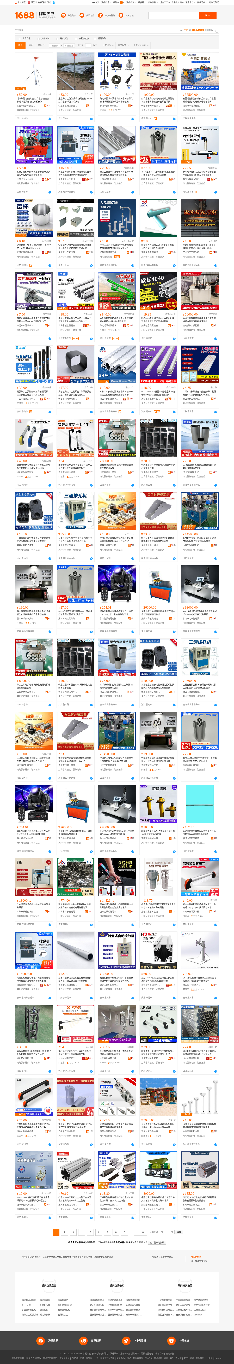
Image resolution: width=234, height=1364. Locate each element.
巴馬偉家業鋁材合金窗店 (119, 1305)
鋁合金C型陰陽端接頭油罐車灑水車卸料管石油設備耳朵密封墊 (158, 906)
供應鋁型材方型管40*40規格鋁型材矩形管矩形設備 (158, 466)
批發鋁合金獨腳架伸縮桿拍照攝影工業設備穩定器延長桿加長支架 (33, 393)
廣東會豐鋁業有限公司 (109, 545)
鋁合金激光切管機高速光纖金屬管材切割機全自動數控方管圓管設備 (157, 100)
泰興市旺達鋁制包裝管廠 (137, 1315)
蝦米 (129, 1358)
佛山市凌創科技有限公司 (26, 618)
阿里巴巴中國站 (50, 1358)
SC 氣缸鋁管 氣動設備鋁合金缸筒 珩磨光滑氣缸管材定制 (199, 466)
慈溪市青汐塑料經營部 (109, 106)
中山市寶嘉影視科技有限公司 (26, 399)
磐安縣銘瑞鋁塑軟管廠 (100, 1315)
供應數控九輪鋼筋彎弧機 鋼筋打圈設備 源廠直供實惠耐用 (158, 613)
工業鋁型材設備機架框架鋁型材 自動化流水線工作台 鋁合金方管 (116, 1199)
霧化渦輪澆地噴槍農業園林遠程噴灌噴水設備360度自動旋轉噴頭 (116, 320)
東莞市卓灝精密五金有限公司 (26, 325)
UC (171, 1358)
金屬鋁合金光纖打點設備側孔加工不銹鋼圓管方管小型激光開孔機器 (199, 246)
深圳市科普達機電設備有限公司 (67, 912)
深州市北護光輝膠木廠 (67, 472)
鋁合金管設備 (167, 1257)
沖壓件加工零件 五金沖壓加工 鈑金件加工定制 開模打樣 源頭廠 (34, 246)
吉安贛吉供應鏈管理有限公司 (189, 1315)
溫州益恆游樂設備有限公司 (150, 1131)
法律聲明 (114, 1354)
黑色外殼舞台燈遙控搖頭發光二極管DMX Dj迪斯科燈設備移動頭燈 (116, 613)
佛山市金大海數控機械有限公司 (150, 106)
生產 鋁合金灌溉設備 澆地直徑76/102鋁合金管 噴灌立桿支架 (75, 100)
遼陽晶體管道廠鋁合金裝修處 (139, 1300)
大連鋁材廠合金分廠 (99, 1310)
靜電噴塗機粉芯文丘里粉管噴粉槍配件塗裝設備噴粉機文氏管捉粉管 (199, 173)
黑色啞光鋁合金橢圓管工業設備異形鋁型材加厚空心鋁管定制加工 (74, 393)
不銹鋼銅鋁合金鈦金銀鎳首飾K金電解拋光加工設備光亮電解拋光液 (74, 906)
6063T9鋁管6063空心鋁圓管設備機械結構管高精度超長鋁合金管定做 (199, 1052)
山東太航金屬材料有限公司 (192, 1058)
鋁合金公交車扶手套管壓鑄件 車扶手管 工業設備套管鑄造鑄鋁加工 (75, 1126)
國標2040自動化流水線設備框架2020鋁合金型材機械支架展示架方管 (116, 393)
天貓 (82, 1358)
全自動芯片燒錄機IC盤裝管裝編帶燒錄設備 (33, 906)
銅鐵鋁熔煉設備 (29, 1310)
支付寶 (178, 1358)
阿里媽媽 (120, 1358)
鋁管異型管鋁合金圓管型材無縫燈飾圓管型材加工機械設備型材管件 (74, 979)
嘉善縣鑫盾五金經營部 (150, 912)
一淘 (96, 1358)
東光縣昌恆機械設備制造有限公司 (150, 618)
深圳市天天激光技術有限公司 (192, 252)
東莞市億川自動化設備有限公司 (109, 985)
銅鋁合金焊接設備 (30, 1315)
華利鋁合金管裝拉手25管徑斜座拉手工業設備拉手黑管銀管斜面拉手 (74, 1052)
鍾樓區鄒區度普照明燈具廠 (150, 399)
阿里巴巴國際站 (33, 1358)
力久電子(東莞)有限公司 (192, 985)
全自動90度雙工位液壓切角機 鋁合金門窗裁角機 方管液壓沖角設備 (199, 540)
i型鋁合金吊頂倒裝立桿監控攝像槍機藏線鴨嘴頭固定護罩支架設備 (199, 1126)
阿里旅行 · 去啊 (107, 1358)
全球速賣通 (64, 1358)
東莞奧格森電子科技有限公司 (109, 1058)
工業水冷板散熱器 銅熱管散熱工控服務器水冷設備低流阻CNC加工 (199, 393)
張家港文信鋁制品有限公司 (67, 985)
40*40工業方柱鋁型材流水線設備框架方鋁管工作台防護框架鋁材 (158, 173)
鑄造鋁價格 (45, 1315)
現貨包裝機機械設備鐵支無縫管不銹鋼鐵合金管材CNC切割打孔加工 (33, 320)
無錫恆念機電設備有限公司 (150, 325)
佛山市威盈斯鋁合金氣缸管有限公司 (192, 472)
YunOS (148, 1358)
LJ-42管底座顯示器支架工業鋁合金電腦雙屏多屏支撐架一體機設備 (199, 979)
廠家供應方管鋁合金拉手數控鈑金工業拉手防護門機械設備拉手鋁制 (157, 1052)
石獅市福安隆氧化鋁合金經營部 (140, 1305)
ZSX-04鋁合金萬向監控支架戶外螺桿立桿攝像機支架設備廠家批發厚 (116, 246)
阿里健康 (200, 1358)
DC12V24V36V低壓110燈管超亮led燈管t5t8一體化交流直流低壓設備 (158, 393)
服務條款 (124, 1354)
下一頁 (140, 1232)
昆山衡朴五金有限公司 (192, 399)
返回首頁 (143, 1242)
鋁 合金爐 (26, 1305)
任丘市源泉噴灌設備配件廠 (26, 106)
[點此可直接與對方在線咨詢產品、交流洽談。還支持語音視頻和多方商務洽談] (49, 118)
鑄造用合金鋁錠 (29, 1300)
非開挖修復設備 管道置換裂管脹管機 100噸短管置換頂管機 (158, 833)
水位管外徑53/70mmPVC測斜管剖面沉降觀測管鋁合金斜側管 (157, 246)
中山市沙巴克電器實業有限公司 (67, 252)
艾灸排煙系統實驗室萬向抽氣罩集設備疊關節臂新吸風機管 (116, 1052)
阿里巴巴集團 (18, 1358)
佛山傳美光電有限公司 (109, 618)
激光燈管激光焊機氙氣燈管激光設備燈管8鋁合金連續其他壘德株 (199, 833)
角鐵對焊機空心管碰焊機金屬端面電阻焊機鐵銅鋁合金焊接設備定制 (74, 173)
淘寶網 (75, 1358)
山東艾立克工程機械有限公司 (26, 179)
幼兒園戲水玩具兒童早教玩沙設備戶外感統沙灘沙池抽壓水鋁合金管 (157, 1126)
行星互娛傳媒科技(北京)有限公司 (173, 1315)
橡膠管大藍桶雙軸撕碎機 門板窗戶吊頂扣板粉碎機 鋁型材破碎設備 (158, 1199)
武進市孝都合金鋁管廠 (118, 1300)
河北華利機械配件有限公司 (67, 1058)
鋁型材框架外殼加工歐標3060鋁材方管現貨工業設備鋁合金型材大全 (74, 320)
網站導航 (170, 1354)
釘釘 (192, 1358)
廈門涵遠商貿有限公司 (204, 1300)
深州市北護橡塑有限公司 (150, 1058)
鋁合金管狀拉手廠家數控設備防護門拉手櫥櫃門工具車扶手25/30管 (33, 466)
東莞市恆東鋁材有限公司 (150, 985)
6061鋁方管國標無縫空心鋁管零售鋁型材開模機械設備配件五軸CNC (116, 540)
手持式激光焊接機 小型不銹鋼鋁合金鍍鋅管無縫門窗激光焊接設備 (116, 906)
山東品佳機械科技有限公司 (192, 545)
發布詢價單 (196, 1257)
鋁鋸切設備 (45, 1305)
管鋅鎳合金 (63, 1315)
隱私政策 (135, 1354)
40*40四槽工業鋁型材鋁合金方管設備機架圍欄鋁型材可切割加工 (75, 613)
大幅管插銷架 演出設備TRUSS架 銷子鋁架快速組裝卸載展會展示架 (34, 1052)
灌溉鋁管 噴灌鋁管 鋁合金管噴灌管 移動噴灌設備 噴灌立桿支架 (33, 100)
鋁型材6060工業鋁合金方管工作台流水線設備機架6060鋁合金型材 (157, 979)
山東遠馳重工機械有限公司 (109, 472)
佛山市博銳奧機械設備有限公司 (67, 545)
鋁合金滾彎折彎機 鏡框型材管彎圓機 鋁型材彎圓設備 (116, 466)
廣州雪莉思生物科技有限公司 (171, 1305)
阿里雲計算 (138, 1358)
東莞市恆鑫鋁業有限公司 (67, 1205)
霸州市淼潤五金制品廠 (192, 179)
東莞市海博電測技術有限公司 (109, 1131)
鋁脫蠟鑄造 (63, 1300)
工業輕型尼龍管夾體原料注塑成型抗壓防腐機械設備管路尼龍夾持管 (33, 540)
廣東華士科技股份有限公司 (67, 179)
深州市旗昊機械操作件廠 (26, 472)
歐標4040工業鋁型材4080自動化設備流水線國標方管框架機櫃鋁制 (157, 320)
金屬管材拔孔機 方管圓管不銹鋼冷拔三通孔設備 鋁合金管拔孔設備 (75, 540)
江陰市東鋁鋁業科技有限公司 (109, 179)
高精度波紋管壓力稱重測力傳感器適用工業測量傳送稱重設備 (116, 1126)
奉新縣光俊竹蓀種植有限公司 (189, 1310)
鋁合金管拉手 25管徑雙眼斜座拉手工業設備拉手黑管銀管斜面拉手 (75, 466)
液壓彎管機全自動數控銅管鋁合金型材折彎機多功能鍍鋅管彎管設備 (199, 100)
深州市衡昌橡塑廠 (25, 1131)
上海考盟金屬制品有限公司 (67, 325)
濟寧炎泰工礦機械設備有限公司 (150, 252)
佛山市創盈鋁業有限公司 (109, 399)
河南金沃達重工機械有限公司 (150, 1205)
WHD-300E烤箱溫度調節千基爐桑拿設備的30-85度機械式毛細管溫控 (33, 1199)
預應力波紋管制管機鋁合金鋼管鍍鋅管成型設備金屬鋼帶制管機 (33, 173)
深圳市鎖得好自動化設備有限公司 (26, 912)
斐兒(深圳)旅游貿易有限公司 (207, 1305)
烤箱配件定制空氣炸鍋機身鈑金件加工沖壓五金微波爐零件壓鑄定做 (74, 246)
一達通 (209, 1358)
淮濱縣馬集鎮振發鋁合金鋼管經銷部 (106, 1300)
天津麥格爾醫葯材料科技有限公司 (191, 1300)
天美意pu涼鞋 (200, 1310)
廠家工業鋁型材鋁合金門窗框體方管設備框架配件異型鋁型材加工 (116, 173)
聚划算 (89, 1358)
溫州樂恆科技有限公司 (26, 1205)
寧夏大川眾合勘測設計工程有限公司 (174, 1310)
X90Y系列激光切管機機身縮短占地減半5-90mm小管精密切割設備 (200, 613)
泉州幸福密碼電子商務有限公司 (190, 1305)
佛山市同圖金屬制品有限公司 (67, 399)
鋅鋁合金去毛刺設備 (67, 1305)
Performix (198, 1315)
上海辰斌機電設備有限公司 (170, 1300)
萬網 (166, 1358)
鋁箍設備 (44, 1310)
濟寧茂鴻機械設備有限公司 (150, 838)
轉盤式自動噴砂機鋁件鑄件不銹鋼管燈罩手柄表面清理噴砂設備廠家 (116, 979)
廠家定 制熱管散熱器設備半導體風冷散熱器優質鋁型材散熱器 (199, 1199)
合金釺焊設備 (64, 1310)
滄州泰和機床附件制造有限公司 (150, 472)
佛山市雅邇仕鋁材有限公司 (150, 545)
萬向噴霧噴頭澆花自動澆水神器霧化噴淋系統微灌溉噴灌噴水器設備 (116, 100)
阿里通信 (158, 1358)
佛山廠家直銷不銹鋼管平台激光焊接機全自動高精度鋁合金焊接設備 (33, 613)
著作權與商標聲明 (100, 1354)
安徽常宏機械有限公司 (67, 1131)
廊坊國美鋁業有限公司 (150, 179)
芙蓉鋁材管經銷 (133, 1310)
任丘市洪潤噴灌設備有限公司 (67, 106)
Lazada (217, 1358)
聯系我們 (159, 1354)
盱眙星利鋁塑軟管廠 (117, 1310)
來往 (186, 1358)
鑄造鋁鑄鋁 (45, 1300)
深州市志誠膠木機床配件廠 (192, 912)
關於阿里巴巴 (147, 1354)
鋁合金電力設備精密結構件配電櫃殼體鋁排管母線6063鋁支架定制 (157, 540)
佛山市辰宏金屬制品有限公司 (109, 1205)
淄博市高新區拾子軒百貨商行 (192, 838)
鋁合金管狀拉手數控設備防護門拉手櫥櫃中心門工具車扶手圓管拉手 (199, 906)
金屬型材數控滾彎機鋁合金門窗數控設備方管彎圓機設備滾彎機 (199, 320)
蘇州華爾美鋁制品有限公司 (192, 1205)
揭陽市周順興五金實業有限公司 (109, 252)
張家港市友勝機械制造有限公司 (192, 106)
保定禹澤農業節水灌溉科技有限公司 (109, 325)
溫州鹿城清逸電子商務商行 (109, 912)
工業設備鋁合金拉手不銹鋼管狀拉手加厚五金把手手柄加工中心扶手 (33, 1126)
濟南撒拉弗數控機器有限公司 (192, 325)
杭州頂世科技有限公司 (192, 1131)
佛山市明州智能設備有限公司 (192, 618)
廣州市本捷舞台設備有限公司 (26, 1058)
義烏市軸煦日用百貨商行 (26, 545)
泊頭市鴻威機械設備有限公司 (26, 252)
